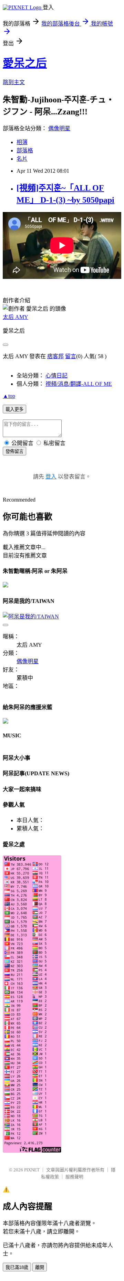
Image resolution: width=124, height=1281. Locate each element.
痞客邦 (55, 356)
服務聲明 (74, 1176)
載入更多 (14, 409)
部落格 (25, 150)
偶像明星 (59, 128)
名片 (22, 159)
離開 (39, 1267)
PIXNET (32, 1169)
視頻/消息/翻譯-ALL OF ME (78, 384)
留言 (70, 356)
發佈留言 (14, 451)
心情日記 (56, 376)
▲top (9, 396)
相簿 (22, 142)
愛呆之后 (25, 63)
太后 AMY (15, 317)
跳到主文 (14, 82)
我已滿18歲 (17, 1267)
